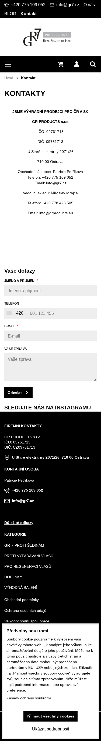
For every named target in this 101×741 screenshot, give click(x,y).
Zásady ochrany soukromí (28, 698)
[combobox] (16, 313)
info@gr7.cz (56, 183)
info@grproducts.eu (56, 213)
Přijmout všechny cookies (50, 716)
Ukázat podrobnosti (50, 729)
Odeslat (15, 392)
